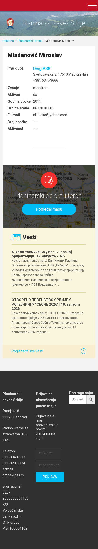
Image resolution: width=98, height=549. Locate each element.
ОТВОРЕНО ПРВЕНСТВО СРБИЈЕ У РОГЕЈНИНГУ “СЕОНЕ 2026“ (46, 304)
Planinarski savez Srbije (54, 23)
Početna (8, 41)
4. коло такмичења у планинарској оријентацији (42, 254)
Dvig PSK (42, 68)
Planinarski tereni (30, 41)
